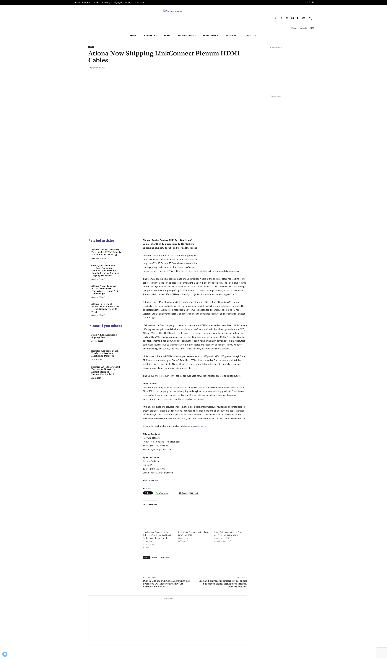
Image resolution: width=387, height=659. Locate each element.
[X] (223, 68)
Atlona (154, 558)
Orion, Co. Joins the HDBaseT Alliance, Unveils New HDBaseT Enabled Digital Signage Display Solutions (105, 270)
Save (231, 68)
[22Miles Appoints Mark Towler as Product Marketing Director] (129, 355)
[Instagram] (292, 18)
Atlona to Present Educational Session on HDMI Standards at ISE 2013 (105, 308)
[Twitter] (276, 18)
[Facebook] (281, 18)
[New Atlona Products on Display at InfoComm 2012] (194, 518)
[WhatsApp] (237, 68)
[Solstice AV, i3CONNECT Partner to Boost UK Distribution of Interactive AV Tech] (129, 371)
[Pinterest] (287, 18)
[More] (244, 68)
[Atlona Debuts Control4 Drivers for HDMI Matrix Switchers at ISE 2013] (129, 253)
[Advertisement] (167, 621)
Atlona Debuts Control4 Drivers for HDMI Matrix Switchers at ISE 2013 (106, 252)
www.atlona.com (199, 426)
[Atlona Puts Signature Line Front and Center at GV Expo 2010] (230, 518)
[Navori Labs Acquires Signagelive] (129, 339)
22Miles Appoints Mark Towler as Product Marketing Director (104, 353)
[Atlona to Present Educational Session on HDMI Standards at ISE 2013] (129, 308)
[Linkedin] (298, 18)
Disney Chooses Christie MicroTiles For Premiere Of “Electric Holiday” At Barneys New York (166, 583)
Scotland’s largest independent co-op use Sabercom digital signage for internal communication (222, 583)
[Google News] (304, 18)
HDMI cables (164, 558)
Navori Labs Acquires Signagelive (104, 336)
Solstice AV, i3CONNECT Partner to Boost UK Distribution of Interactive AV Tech (105, 370)
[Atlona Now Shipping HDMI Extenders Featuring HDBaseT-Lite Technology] (129, 290)
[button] (310, 18)
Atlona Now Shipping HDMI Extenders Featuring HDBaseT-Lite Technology (105, 290)
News (91, 47)
